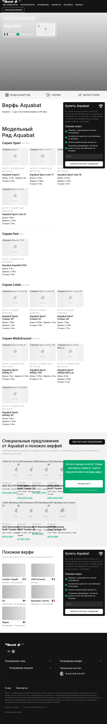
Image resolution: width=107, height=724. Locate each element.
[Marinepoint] (72, 674)
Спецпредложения (13, 10)
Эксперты (68, 5)
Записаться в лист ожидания (84, 164)
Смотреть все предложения (87, 442)
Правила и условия (12, 707)
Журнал (79, 5)
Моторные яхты (10, 5)
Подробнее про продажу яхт (84, 490)
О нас (8, 688)
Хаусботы (56, 5)
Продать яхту (84, 484)
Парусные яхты (27, 5)
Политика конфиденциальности (34, 707)
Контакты (21, 688)
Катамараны (43, 5)
